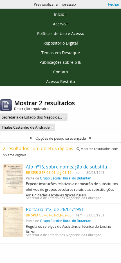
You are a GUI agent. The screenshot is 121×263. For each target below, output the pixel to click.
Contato (60, 71)
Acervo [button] (59, 24)
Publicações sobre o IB (60, 62)
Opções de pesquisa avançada (60, 138)
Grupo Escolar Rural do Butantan (65, 178)
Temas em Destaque (60, 52)
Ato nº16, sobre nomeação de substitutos (70, 167)
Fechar (113, 4)
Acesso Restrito (60, 81)
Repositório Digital (60, 43)
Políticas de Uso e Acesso (60, 33)
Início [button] (59, 14)
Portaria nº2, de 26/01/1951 (55, 209)
